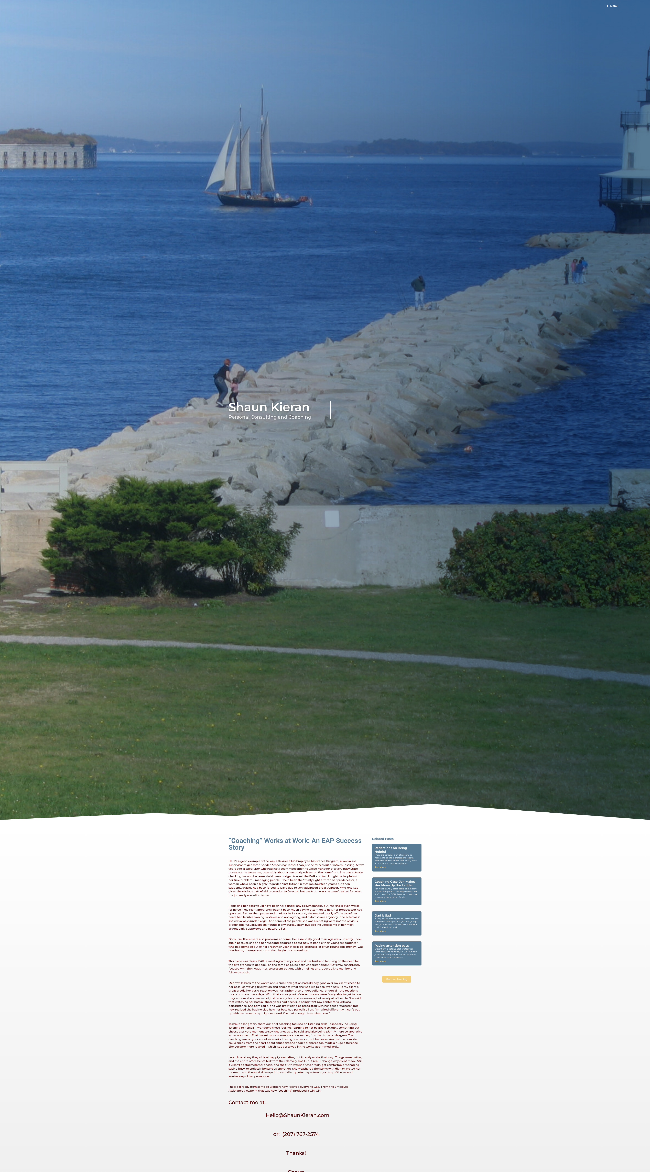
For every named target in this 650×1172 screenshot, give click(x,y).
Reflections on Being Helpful (391, 850)
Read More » (380, 867)
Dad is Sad (383, 915)
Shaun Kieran (269, 407)
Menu (614, 5)
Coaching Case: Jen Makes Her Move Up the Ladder (395, 883)
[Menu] (607, 6)
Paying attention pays (392, 946)
